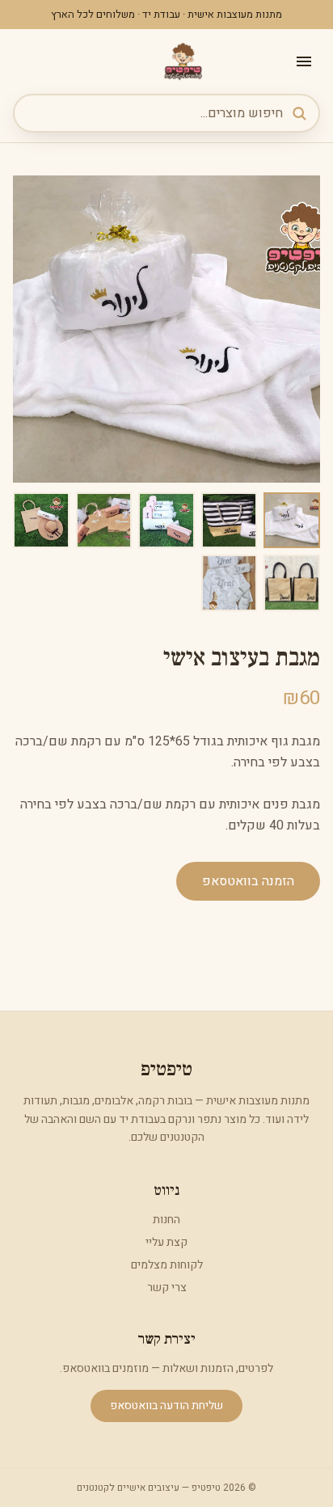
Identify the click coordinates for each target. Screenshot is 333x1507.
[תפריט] (304, 61)
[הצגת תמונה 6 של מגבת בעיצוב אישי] (291, 583)
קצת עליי (166, 1242)
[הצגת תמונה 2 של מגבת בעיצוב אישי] (229, 520)
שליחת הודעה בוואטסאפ (166, 1405)
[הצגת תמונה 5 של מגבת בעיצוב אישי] (41, 520)
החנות (166, 1219)
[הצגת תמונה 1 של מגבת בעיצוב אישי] (291, 520)
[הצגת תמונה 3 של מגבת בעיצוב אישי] (166, 520)
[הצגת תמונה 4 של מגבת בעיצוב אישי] (104, 520)
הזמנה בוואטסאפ (248, 881)
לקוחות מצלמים (167, 1264)
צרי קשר (167, 1287)
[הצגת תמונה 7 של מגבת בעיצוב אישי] (229, 583)
